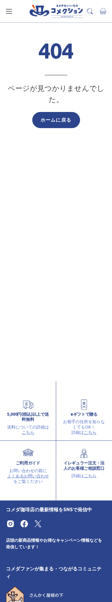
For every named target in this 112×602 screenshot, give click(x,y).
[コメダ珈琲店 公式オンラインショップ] (56, 11)
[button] (90, 11)
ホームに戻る (56, 120)
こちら (28, 432)
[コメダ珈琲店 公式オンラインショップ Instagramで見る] (10, 523)
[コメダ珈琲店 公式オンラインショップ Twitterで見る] (37, 523)
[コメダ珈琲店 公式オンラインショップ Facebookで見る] (24, 523)
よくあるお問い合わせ (28, 475)
